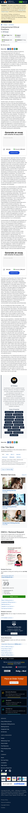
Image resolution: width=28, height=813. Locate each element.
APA (3, 454)
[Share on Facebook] (8, 49)
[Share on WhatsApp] (17, 49)
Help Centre (4, 765)
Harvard (18, 454)
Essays (5, 24)
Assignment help (5, 729)
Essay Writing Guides (7, 653)
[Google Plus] (10, 770)
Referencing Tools (6, 650)
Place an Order (14, 682)
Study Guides (4, 743)
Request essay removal (7, 542)
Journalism (11, 24)
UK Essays (6, 32)
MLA (7, 454)
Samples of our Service (7, 606)
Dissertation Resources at (11, 644)
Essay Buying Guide (6, 748)
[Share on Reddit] (12, 49)
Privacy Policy (4, 799)
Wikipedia (12, 457)
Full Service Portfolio (7, 608)
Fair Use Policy (4, 760)
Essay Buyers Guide (7, 648)
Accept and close (6, 21)
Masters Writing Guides (7, 655)
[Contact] (23, 2)
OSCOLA (19, 457)
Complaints (4, 762)
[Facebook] (2, 770)
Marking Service (6, 604)
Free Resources (5, 746)
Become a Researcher (6, 768)
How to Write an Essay (7, 646)
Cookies (3, 807)
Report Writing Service (7, 600)
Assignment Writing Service (8, 602)
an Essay (14, 596)
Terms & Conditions (6, 802)
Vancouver (4, 457)
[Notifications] (25, 2)
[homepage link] (1, 24)
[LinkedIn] (6, 770)
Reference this (6, 44)
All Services (4, 731)
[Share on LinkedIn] (14, 49)
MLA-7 (12, 454)
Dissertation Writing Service (8, 724)
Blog (2, 751)
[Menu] (2, 2)
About (2, 757)
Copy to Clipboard (6, 469)
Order (20, 2)
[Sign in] (26, 2)
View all (24, 474)
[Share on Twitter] (10, 49)
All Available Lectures (7, 617)
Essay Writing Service (6, 721)
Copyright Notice (5, 805)
